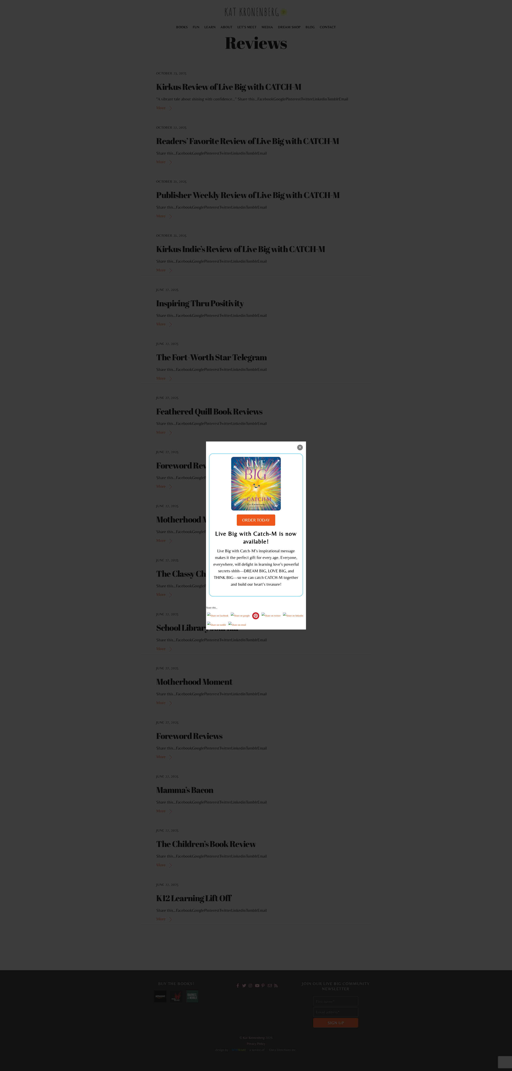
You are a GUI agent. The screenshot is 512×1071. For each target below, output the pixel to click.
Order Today (256, 520)
